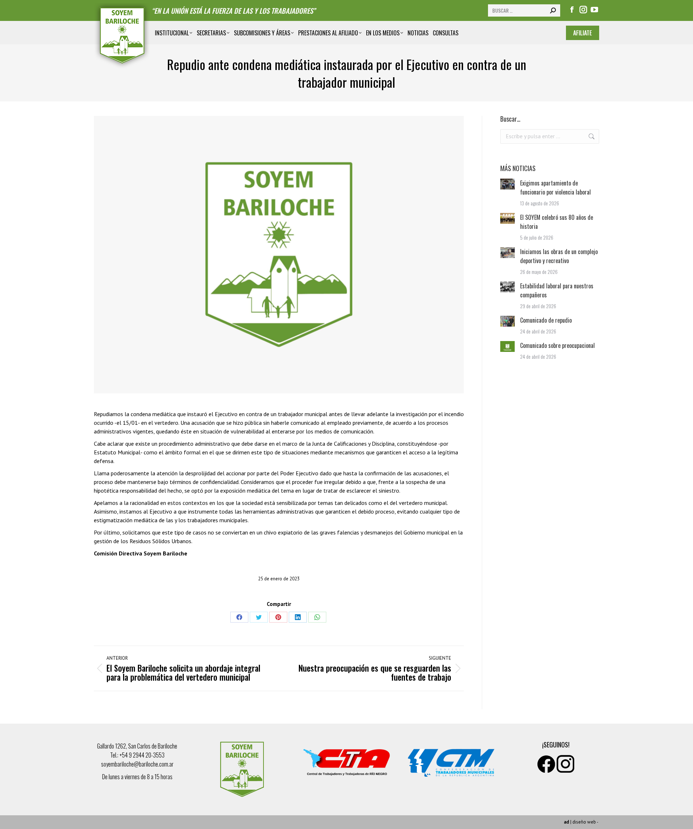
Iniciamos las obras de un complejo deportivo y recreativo (559, 256)
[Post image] (507, 184)
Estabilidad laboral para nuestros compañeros (556, 290)
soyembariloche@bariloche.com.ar (137, 764)
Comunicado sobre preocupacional (557, 345)
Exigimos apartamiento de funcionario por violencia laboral (555, 187)
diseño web (584, 822)
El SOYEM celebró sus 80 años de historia (556, 222)
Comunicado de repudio (546, 320)
